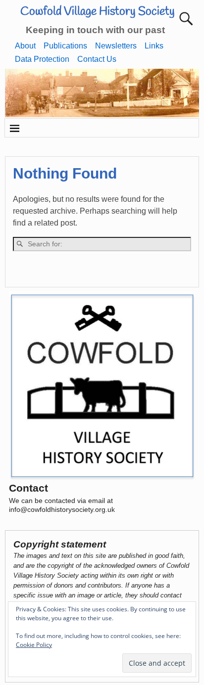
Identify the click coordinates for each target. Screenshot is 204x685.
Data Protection (42, 59)
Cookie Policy (34, 644)
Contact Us (96, 59)
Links (154, 46)
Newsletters (116, 46)
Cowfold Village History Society (97, 12)
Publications (65, 46)
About (25, 46)
